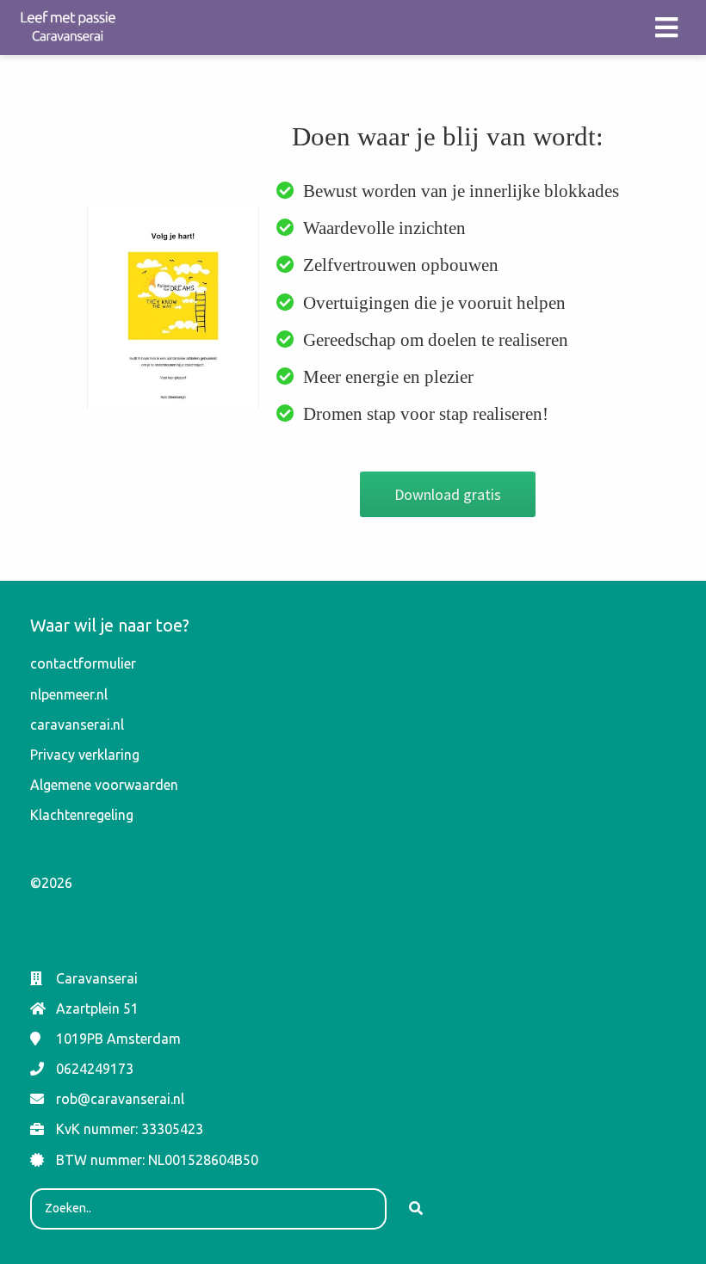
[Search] (416, 1209)
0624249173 (94, 1068)
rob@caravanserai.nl (120, 1099)
